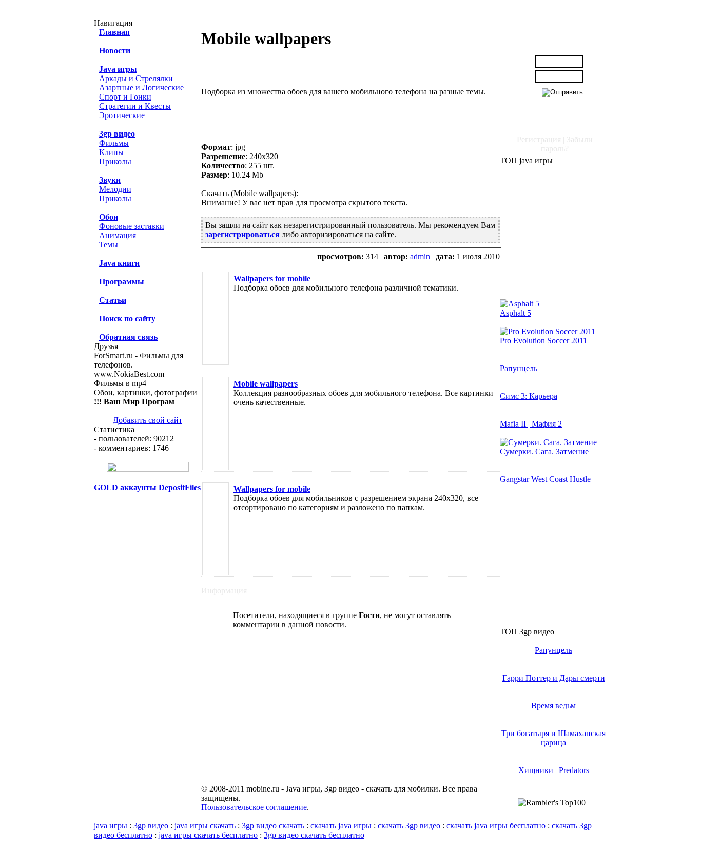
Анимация (117, 235)
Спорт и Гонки (125, 96)
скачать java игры (341, 825)
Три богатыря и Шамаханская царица (553, 738)
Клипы (111, 152)
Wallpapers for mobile (271, 278)
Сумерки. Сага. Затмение (544, 451)
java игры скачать (205, 825)
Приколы (115, 161)
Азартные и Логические (141, 87)
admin (420, 256)
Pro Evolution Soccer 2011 (543, 340)
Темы (108, 244)
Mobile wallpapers (265, 383)
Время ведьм (553, 705)
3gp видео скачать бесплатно (314, 835)
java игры (110, 825)
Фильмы (114, 143)
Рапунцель (518, 368)
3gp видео (150, 825)
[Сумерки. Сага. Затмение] (548, 442)
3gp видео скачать (273, 825)
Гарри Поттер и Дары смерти (553, 677)
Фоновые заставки (131, 226)
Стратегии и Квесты (135, 106)
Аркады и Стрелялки (136, 78)
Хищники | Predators (553, 770)
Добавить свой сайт (147, 420)
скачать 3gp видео (409, 825)
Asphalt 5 (515, 312)
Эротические (122, 115)
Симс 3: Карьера (528, 396)
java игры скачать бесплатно (208, 835)
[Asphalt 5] (519, 303)
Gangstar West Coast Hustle (545, 479)
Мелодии (115, 189)
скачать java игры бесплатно (496, 825)
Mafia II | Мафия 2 (531, 423)
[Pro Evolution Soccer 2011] (547, 331)
